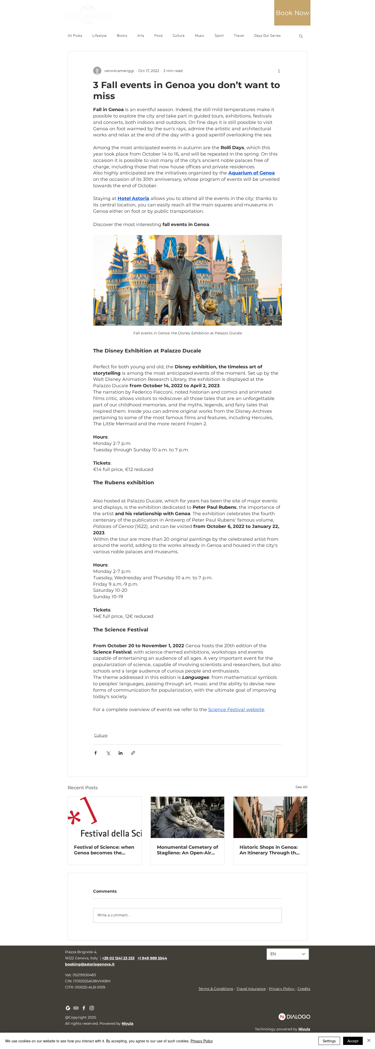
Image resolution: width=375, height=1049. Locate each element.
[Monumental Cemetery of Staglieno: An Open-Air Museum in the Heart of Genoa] (187, 817)
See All (301, 787)
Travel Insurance (251, 988)
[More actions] (279, 71)
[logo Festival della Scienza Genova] (105, 817)
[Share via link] (133, 752)
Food (158, 35)
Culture (179, 35)
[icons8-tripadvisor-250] (76, 1008)
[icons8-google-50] (68, 1008)
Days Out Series (267, 35)
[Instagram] (92, 1008)
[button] (292, 13)
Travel (239, 35)
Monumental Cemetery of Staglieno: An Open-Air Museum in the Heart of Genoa (187, 850)
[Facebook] (84, 1008)
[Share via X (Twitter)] (108, 752)
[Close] (369, 1041)
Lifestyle (99, 35)
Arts (140, 35)
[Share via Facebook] (95, 752)
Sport (219, 35)
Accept (352, 1040)
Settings (329, 1040)
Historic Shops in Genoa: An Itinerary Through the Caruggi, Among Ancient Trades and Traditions (269, 850)
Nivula (127, 1023)
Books (122, 35)
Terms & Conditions (215, 988)
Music (199, 35)
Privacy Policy (281, 988)
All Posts (75, 35)
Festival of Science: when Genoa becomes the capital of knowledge (104, 850)
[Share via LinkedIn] (120, 752)
